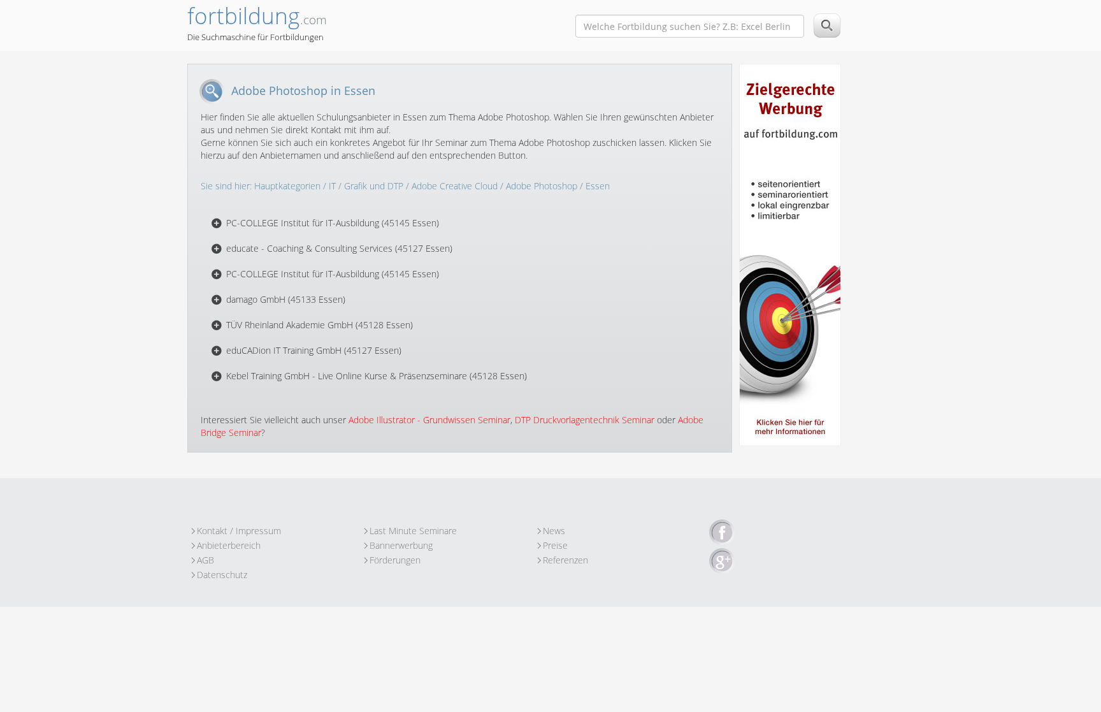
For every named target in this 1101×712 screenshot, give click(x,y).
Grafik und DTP (373, 186)
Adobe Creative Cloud (455, 186)
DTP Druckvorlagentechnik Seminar (584, 420)
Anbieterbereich (229, 545)
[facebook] (722, 532)
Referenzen (565, 560)
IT (332, 186)
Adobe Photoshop (541, 186)
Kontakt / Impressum (239, 531)
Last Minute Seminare (413, 531)
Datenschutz (222, 575)
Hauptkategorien (287, 186)
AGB (205, 560)
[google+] (722, 561)
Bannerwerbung (401, 545)
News (554, 531)
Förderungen (395, 560)
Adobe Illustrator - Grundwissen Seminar (429, 420)
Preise (555, 545)
